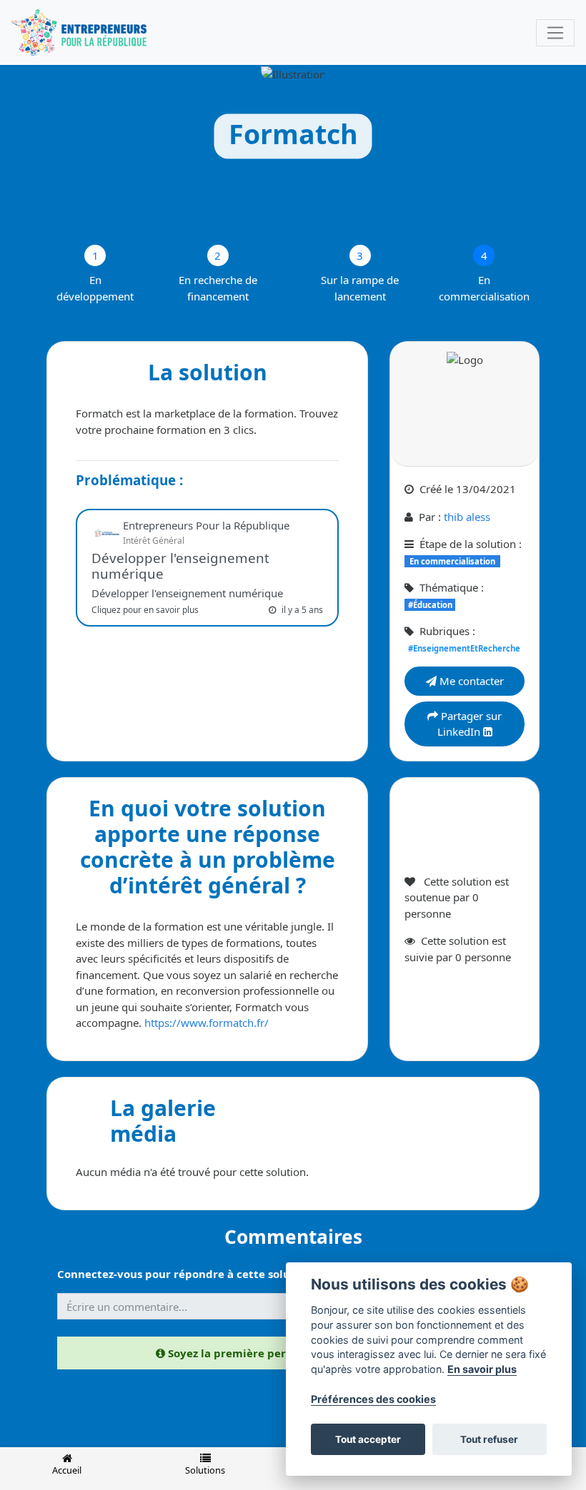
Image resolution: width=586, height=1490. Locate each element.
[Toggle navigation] (555, 32)
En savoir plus (482, 1369)
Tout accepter (368, 1439)
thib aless (467, 517)
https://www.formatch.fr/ (206, 1022)
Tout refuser (489, 1439)
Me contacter (470, 681)
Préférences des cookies (373, 1399)
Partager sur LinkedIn (469, 724)
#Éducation (430, 604)
